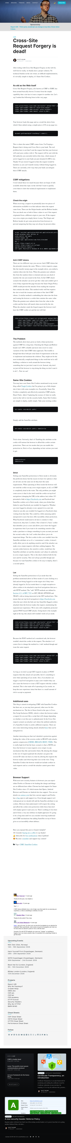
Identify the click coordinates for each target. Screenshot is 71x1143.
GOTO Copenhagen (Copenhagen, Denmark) (25, 958)
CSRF (14, 37)
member (26, 838)
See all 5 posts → (13, 1084)
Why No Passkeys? (15, 986)
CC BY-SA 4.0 (13, 1136)
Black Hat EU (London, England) (20, 965)
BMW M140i (12, 1006)
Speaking (14, 2)
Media (28, 2)
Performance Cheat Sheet (18, 1023)
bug (18, 798)
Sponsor (42, 2)
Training (21, 2)
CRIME (31, 742)
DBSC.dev (12, 991)
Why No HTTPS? (14, 1004)
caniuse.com (24, 795)
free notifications (31, 835)
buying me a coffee (29, 833)
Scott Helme (21, 59)
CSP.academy (13, 997)
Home (7, 2)
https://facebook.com (33, 499)
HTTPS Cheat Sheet (15, 1021)
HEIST (44, 742)
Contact (35, 2)
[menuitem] (7, 3)
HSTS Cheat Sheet (15, 1019)
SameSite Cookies (31, 844)
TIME (50, 742)
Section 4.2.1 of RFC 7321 (22, 593)
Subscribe (62, 2)
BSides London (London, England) (21, 971)
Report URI (12, 984)
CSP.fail (11, 995)
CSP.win (11, 993)
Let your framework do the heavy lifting (18, 1076)
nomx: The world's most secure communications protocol (17, 1067)
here (46, 727)
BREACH (38, 742)
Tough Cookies (26, 386)
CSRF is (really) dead (14, 1059)
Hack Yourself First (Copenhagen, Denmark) (25, 951)
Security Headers (14, 1002)
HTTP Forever (13, 1000)
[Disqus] (35, 870)
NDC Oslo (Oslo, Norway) (18, 945)
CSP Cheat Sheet (14, 1017)
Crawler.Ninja (13, 989)
